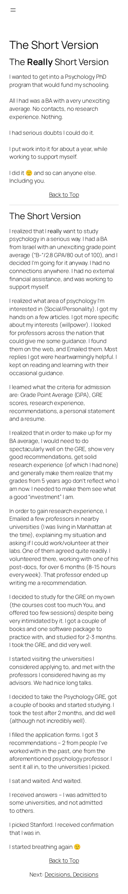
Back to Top (64, 195)
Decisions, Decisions (71, 874)
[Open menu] (13, 10)
